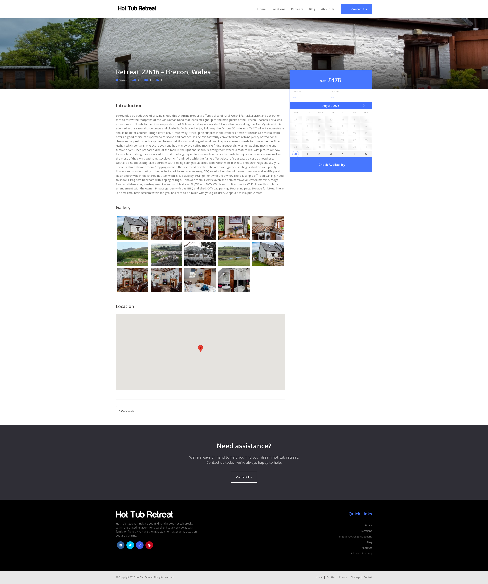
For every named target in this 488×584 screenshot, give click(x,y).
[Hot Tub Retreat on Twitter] (130, 545)
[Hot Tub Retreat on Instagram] (140, 545)
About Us (327, 9)
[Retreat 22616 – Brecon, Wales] (133, 228)
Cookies (331, 577)
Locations (278, 9)
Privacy (343, 577)
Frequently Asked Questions (355, 536)
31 (295, 153)
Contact (368, 577)
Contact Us (244, 477)
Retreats (297, 9)
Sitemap (355, 577)
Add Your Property (361, 553)
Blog (312, 9)
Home (261, 9)
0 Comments (126, 411)
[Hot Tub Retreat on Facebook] (120, 545)
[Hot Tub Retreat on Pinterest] (149, 545)
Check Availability (332, 164)
